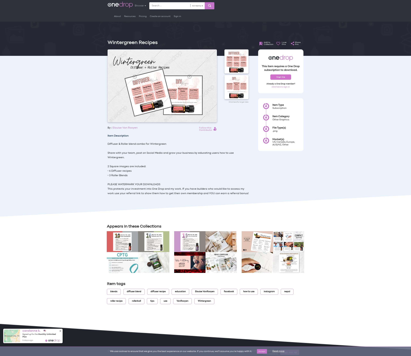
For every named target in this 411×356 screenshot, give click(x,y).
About (117, 16)
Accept (261, 351)
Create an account (160, 16)
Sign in (177, 16)
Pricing (143, 16)
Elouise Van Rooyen (125, 128)
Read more (278, 351)
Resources (130, 16)
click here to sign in (281, 87)
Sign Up (280, 77)
